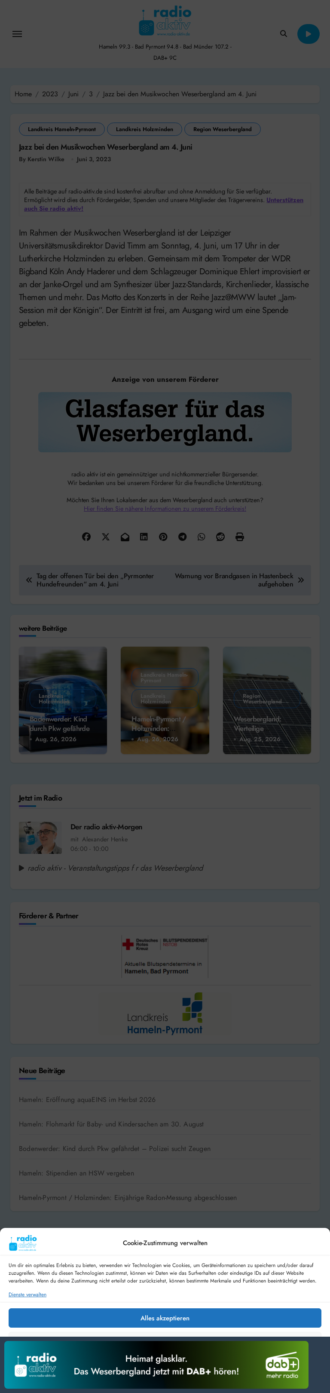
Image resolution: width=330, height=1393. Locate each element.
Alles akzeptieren (165, 1318)
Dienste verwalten (27, 1294)
